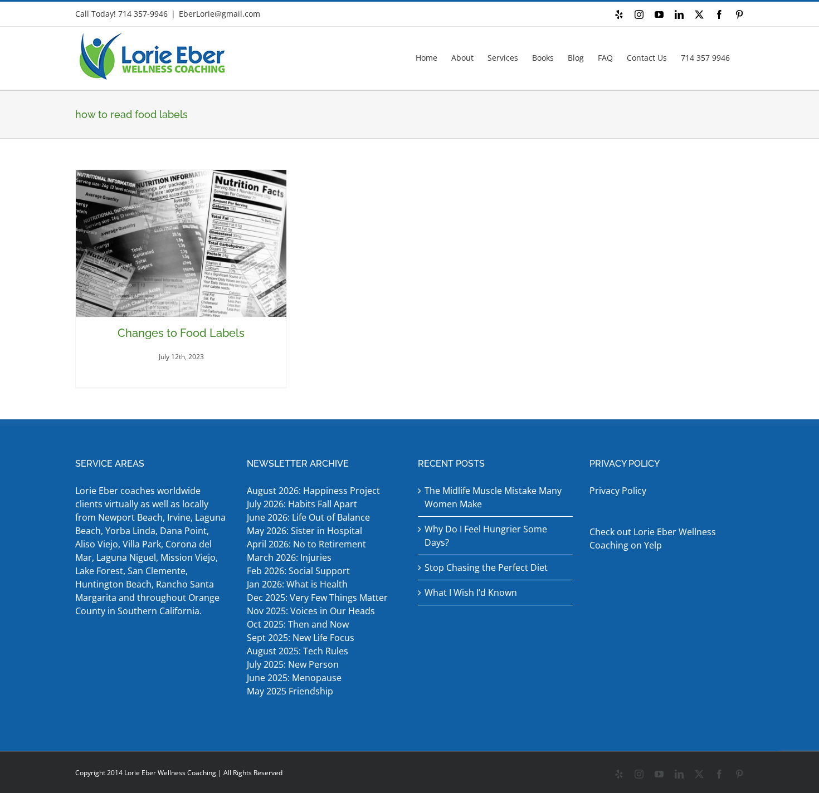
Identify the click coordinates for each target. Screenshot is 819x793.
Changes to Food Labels (181, 333)
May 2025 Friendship (290, 691)
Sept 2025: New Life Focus (300, 638)
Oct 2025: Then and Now (298, 624)
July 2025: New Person (293, 664)
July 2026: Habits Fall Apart (302, 504)
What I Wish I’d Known (471, 592)
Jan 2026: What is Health (297, 584)
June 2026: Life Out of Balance (308, 517)
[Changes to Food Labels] (181, 243)
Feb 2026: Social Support (298, 571)
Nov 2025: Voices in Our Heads (311, 611)
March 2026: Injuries (289, 557)
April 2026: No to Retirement (307, 544)
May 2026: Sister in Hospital (305, 531)
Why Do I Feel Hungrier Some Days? (486, 536)
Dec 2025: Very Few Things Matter (317, 597)
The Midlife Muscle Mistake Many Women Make (493, 497)
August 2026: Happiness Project (313, 490)
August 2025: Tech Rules (297, 651)
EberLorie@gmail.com (219, 13)
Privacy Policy (617, 490)
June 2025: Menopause (295, 678)
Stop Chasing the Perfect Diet (486, 567)
